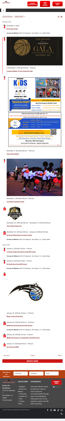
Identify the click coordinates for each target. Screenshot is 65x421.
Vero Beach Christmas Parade (15, 202)
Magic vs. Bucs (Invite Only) (15, 316)
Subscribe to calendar (32, 361)
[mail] (62, 410)
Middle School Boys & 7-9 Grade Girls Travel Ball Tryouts (23, 338)
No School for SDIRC (13, 347)
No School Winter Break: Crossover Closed (19, 235)
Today (32, 355)
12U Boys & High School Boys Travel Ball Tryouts (21, 252)
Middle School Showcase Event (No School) (19, 325)
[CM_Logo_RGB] (6, 1)
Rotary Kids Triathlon (13, 154)
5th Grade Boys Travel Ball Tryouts (17, 264)
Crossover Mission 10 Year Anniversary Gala (20, 71)
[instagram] (51, 410)
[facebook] (48, 410)
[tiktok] (58, 410)
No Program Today (12, 29)
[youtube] (55, 410)
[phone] (62, 414)
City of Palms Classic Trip (14, 226)
